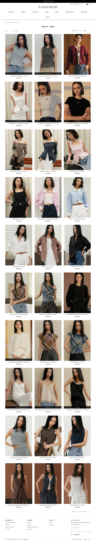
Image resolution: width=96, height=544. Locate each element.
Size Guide (7, 529)
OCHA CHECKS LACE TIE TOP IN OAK (19, 171)
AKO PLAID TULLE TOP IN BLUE (77, 362)
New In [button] (11, 12)
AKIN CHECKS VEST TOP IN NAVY (77, 457)
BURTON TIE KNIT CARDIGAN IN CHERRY (77, 76)
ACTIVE (35, 12)
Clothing (10, 22)
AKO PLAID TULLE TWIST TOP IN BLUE (48, 314)
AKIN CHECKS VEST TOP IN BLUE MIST (18, 457)
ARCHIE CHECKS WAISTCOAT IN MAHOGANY (19, 505)
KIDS (57, 12)
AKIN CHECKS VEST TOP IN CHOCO (48, 457)
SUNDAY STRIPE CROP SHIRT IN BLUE (77, 219)
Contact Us (30, 529)
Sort (6, 30)
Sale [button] (48, 17)
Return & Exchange (9, 527)
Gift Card (51, 524)
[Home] (48, 7)
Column (84, 12)
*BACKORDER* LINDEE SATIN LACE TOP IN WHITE (19, 409)
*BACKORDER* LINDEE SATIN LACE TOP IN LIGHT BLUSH (48, 409)
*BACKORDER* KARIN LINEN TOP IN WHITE (18, 123)
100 (80, 30)
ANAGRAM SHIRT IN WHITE (19, 266)
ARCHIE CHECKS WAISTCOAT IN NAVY (48, 505)
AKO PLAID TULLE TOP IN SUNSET (48, 362)
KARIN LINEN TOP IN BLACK (19, 219)
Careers (29, 524)
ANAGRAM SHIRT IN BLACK (77, 266)
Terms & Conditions (77, 539)
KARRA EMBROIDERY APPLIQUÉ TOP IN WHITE (18, 362)
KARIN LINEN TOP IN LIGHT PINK (77, 171)
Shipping (7, 524)
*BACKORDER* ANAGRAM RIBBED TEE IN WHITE (48, 123)
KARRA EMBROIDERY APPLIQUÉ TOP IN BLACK (77, 314)
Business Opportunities (32, 527)
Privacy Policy (87, 539)
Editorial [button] (70, 12)
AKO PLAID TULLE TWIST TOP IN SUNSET (19, 314)
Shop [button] (23, 12)
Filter (16, 30)
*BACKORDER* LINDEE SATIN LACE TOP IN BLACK (77, 409)
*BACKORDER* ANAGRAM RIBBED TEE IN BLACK (77, 123)
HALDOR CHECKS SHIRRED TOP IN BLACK (48, 76)
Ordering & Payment (10, 522)
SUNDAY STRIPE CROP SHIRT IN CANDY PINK (48, 219)
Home (6, 22)
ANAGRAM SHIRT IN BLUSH (48, 266)
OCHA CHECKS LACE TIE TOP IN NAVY (48, 171)
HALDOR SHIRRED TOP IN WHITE (77, 505)
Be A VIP (51, 522)
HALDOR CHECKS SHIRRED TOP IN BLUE (19, 76)
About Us (29, 522)
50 (76, 30)
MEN (46, 12)
